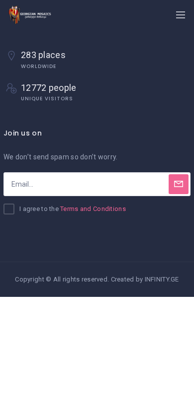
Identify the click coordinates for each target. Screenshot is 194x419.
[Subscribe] (179, 184)
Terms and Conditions (93, 208)
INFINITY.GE (162, 279)
